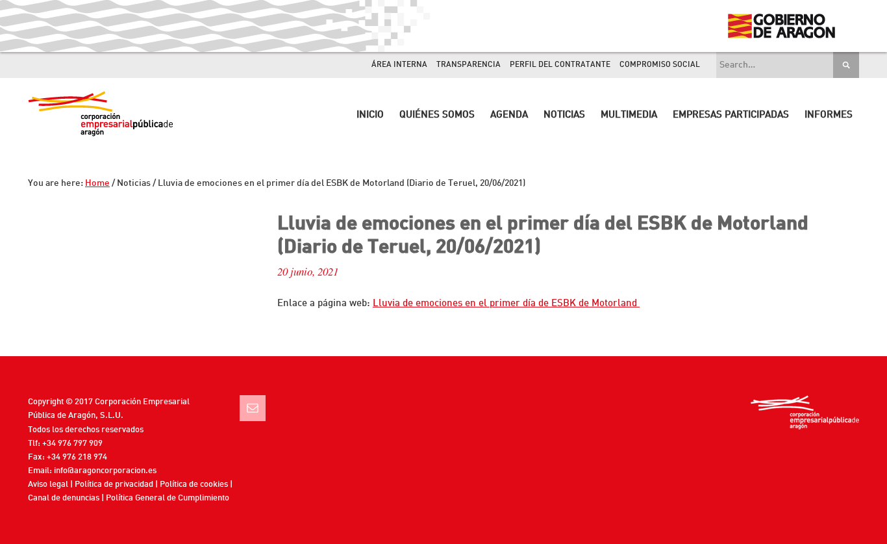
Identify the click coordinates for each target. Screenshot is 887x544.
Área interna (399, 65)
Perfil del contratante (560, 65)
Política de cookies (194, 484)
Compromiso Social (659, 65)
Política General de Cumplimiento (167, 498)
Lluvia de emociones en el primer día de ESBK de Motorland (506, 304)
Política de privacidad (114, 484)
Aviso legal (48, 484)
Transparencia (468, 65)
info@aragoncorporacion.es (105, 471)
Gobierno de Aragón (781, 26)
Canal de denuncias (63, 498)
